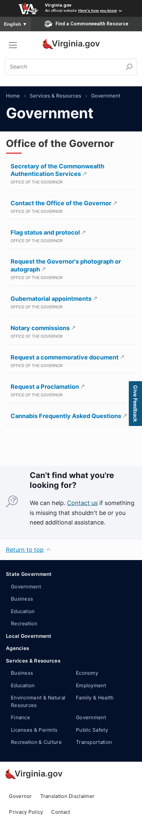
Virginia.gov (58, 5)
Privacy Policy (26, 812)
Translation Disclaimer (67, 796)
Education (23, 611)
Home (13, 96)
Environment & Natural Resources (38, 701)
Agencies (17, 648)
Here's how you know (97, 10)
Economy (87, 673)
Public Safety (92, 730)
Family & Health (95, 697)
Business (22, 599)
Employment (91, 685)
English (15, 24)
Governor (20, 796)
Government (105, 96)
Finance (20, 717)
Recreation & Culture (36, 742)
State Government (29, 574)
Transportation (94, 742)
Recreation (24, 623)
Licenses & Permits (34, 730)
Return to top (25, 549)
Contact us (82, 502)
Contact (60, 812)
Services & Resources (55, 96)
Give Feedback (135, 403)
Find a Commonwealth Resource (91, 23)
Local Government (29, 636)
